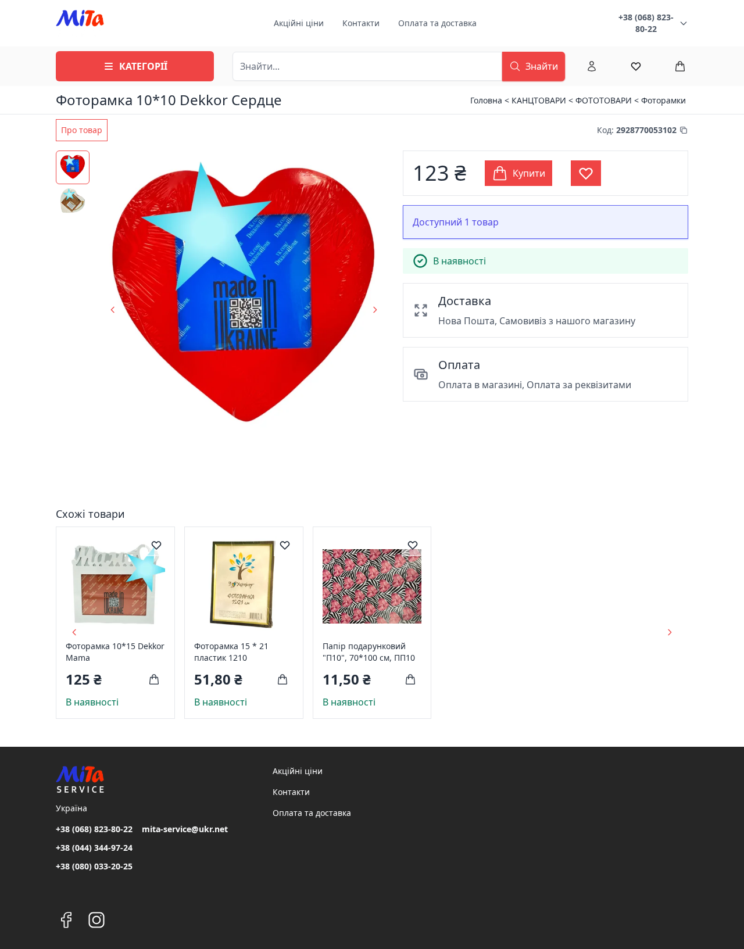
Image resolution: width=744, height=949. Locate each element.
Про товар (81, 129)
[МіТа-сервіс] (80, 23)
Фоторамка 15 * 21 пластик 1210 (231, 651)
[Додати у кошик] (154, 679)
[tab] (82, 130)
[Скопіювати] (683, 130)
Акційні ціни (299, 22)
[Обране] (636, 66)
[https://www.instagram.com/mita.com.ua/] (96, 919)
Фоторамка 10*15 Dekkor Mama (115, 651)
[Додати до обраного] (156, 545)
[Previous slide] (112, 309)
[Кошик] (680, 66)
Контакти (361, 22)
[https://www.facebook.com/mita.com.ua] (66, 919)
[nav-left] (74, 632)
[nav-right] (669, 632)
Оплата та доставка (437, 22)
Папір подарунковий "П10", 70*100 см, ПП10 (369, 651)
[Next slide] (375, 309)
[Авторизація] (592, 66)
